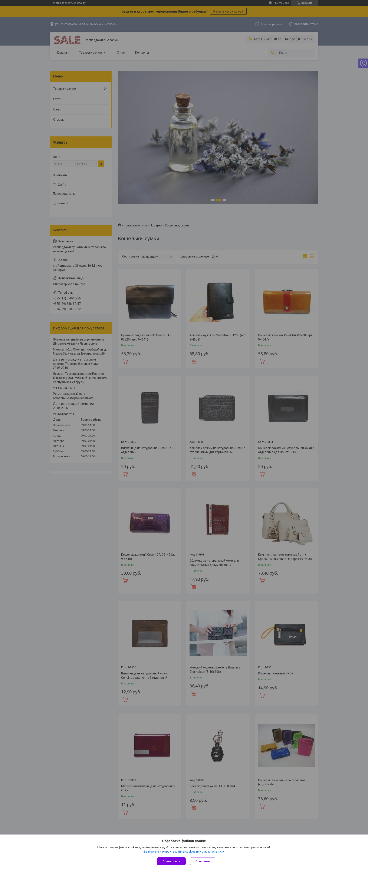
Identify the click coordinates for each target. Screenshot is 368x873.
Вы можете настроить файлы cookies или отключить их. (183, 851)
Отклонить (203, 861)
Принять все (171, 861)
